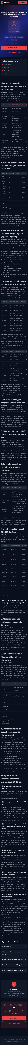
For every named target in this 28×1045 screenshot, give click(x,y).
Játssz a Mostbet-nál (14, 47)
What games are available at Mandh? (13, 970)
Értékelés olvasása (14, 52)
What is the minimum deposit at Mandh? (11, 953)
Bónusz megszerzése (14, 1023)
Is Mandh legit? (6, 946)
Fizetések (6, 70)
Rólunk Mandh (7, 64)
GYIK (5, 73)
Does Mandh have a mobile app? (12, 965)
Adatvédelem (8, 1041)
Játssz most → (22, 2)
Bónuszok (6, 67)
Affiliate (21, 1041)
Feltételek (15, 1041)
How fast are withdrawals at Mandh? (13, 959)
